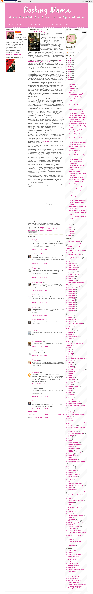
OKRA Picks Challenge (74, 452)
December (72, 82)
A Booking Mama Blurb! (76, 121)
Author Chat (71, 265)
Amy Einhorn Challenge (75, 258)
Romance (71, 472)
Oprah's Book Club (73, 582)
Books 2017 (71, 306)
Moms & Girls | (56, 24)
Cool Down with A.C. (74, 336)
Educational (71, 355)
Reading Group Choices (75, 586)
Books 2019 (71, 310)
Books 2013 (71, 299)
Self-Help (71, 480)
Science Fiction (72, 478)
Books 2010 (71, 293)
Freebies (70, 373)
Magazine (71, 411)
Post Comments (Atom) (41, 417)
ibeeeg (36, 401)
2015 (69, 67)
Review (51, 230)
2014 (69, 69)
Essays (70, 357)
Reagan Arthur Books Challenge (77, 461)
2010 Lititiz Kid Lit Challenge (76, 250)
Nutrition (70, 450)
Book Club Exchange (74, 286)
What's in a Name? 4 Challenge (77, 536)
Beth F (35, 268)
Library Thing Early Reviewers (76, 405)
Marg (35, 295)
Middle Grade (72, 425)
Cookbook (71, 334)
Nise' (35, 330)
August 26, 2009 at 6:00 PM (39, 355)
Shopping (71, 487)
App (69, 259)
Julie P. (19, 32)
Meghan (36, 240)
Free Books (71, 371)
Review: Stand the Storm (76, 177)
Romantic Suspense (74, 474)
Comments (71, 52)
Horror (70, 390)
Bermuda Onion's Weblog (75, 554)
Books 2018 (71, 308)
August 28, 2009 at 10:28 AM (40, 409)
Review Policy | (66, 24)
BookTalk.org (72, 567)
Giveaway (71, 377)
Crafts (70, 338)
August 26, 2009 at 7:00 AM (39, 263)
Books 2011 (71, 295)
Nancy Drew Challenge (74, 444)
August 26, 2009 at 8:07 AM (39, 302)
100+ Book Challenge (74, 241)
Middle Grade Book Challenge (77, 123)
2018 (69, 60)
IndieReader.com (74, 140)
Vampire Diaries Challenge (75, 515)
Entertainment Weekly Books (76, 569)
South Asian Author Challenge (77, 494)
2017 (69, 62)
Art (69, 261)
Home (72, 24)
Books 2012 (71, 297)
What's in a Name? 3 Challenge (77, 532)
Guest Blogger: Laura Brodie (77, 198)
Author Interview (73, 267)
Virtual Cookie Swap (74, 521)
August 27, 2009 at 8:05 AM (39, 384)
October (71, 86)
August (71, 90)
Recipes (70, 465)
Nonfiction (71, 446)
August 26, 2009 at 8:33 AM (39, 315)
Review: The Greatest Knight (37, 32)
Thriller (70, 511)
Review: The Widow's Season (77, 200)
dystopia (70, 351)
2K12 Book (71, 252)
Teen (69, 504)
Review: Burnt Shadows (75, 105)
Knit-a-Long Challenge (74, 403)
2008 (69, 235)
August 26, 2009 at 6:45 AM (39, 249)
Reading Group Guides (74, 588)
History (70, 388)
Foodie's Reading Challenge (76, 370)
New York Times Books (74, 580)
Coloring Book (72, 330)
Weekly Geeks (72, 528)
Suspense (71, 502)
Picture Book (72, 455)
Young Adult (71, 545)
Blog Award (71, 278)
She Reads (71, 481)
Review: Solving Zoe (75, 152)
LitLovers (70, 575)
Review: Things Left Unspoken (77, 184)
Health (70, 384)
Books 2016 (71, 304)
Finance (70, 366)
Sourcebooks (45, 141)
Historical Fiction (44, 230)
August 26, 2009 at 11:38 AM (40, 346)
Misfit (35, 307)
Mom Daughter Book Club (75, 433)
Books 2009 (71, 291)
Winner (70, 539)
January (71, 233)
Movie (70, 437)
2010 (69, 77)
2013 (69, 71)
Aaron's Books (72, 550)
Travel (70, 513)
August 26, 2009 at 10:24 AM (40, 337)
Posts (70, 49)
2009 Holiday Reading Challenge (77, 243)
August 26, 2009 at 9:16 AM (39, 326)
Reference (71, 467)
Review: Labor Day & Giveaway (77, 142)
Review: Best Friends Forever (77, 157)
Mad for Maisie (72, 409)
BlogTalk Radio (72, 280)
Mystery (70, 440)
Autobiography (72, 269)
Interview (71, 398)
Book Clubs (49, 228)
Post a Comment (32, 411)
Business (71, 315)
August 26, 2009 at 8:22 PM (39, 368)
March (71, 229)
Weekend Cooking (73, 526)
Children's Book (72, 319)
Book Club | (34, 24)
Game (70, 375)
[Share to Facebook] (34, 232)
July (70, 220)
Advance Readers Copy (38, 228)
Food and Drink (72, 368)
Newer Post (31, 414)
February (72, 231)
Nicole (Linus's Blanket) (40, 254)
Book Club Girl (72, 560)
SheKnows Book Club (74, 483)
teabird (36, 360)
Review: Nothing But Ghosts (77, 210)
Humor (70, 392)
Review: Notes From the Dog (77, 155)
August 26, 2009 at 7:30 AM (39, 290)
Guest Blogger (72, 381)
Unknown (36, 372)
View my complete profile (13, 54)
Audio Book (71, 263)
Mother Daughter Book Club (76, 576)
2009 (69, 80)
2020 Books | (20, 24)
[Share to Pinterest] (36, 232)
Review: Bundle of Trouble (76, 165)
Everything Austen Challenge (76, 358)
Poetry (70, 457)
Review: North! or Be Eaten (76, 138)
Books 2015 (71, 302)
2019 (69, 58)
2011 (69, 75)
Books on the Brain (73, 565)
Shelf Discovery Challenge (75, 485)
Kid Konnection (72, 401)
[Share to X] (32, 232)
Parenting (71, 454)
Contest (70, 332)
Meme (70, 418)
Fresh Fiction (72, 571)
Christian (71, 321)
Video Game (71, 519)
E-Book (70, 353)
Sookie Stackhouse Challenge (76, 491)
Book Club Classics (73, 556)
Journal (70, 399)
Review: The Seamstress (76, 181)
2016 (69, 64)
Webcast (70, 524)
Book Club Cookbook (74, 558)
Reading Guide (72, 459)
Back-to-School (72, 271)
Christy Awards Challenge (75, 323)
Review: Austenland (74, 102)
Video (70, 517)
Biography (71, 276)
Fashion (70, 362)
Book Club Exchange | (45, 24)
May (70, 225)
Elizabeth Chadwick (46, 62)
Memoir (70, 420)
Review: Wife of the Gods (76, 144)
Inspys (70, 396)
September (72, 88)
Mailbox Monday (73, 412)
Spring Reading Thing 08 (75, 500)
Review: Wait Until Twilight (76, 179)
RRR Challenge (72, 476)
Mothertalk (71, 435)
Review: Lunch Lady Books (76, 107)
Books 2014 (71, 301)
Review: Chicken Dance (75, 159)
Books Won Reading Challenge (77, 312)
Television (71, 506)
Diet (69, 347)
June (71, 223)
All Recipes (71, 552)
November (72, 84)
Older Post (61, 414)
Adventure (71, 256)
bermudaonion (38, 282)
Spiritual (70, 498)
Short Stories (72, 489)
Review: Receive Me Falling (76, 113)
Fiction (36, 230)
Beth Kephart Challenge (75, 274)
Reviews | (27, 24)
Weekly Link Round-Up (74, 530)
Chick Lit (70, 317)
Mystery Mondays (73, 442)
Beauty (70, 273)
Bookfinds (71, 561)
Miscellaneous (72, 431)
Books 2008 (71, 289)
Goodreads (71, 573)
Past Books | (12, 24)
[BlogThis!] (31, 232)
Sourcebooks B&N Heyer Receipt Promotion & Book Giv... (77, 98)
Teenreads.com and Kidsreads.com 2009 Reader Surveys (77, 173)
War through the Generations (76, 523)
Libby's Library (38, 341)
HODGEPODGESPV (39, 320)
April (71, 227)
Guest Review (72, 383)
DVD (69, 349)
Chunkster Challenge (74, 325)
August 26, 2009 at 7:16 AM (39, 277)
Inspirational (72, 394)
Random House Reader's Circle (77, 584)
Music (70, 439)
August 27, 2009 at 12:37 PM (40, 396)
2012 (69, 73)
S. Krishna (37, 351)
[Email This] (29, 232)
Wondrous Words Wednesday (76, 541)
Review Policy (72, 470)
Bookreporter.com (73, 563)
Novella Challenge (73, 448)
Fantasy (70, 360)
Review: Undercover (74, 150)
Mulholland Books (73, 578)
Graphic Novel (72, 379)
